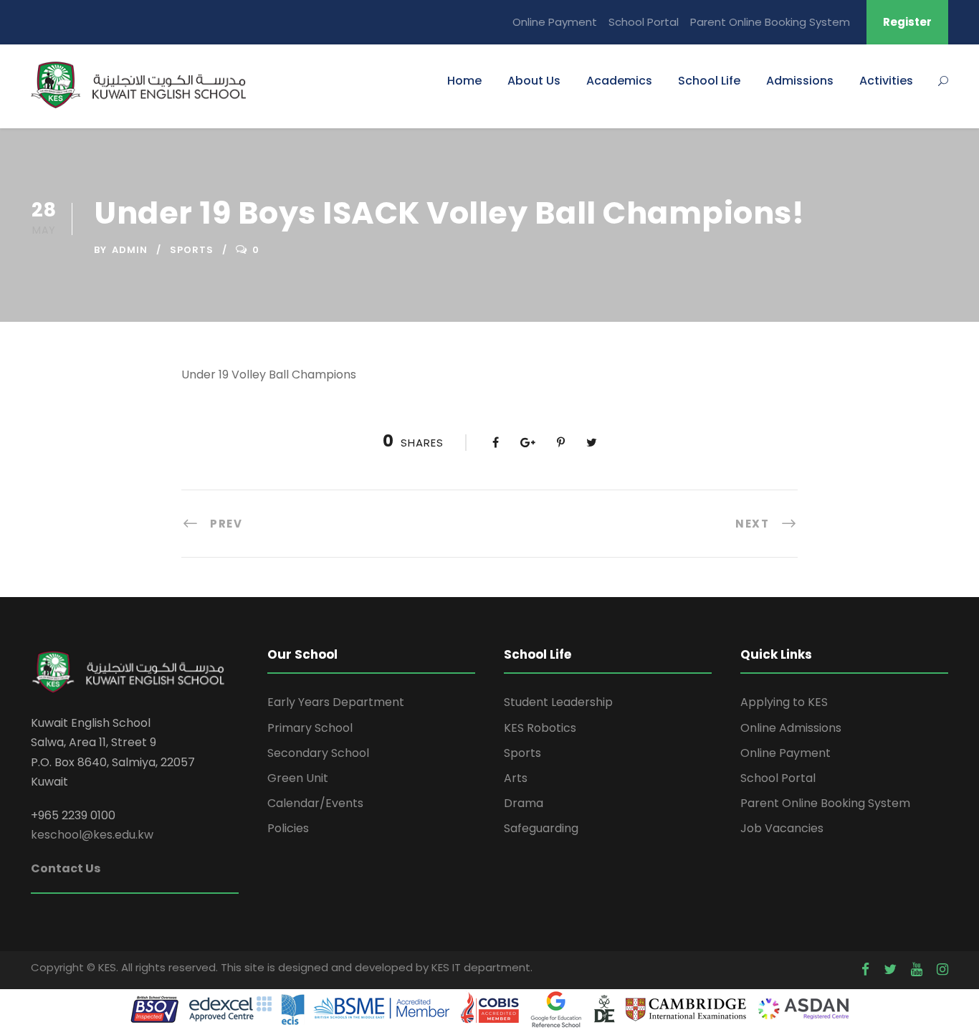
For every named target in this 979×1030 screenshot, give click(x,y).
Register (907, 21)
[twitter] (890, 969)
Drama (523, 803)
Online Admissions (790, 728)
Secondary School (318, 753)
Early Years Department (335, 702)
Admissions (800, 80)
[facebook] (865, 969)
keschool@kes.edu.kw (92, 834)
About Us (533, 80)
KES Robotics (540, 728)
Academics (619, 80)
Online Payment (554, 21)
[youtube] (916, 969)
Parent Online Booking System (770, 21)
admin (130, 250)
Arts (515, 778)
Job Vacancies (781, 828)
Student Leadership (558, 702)
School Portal (643, 21)
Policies (288, 828)
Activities (886, 80)
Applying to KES (784, 702)
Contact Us (65, 868)
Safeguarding (541, 828)
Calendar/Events (315, 803)
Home (464, 80)
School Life (709, 80)
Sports (192, 250)
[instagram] (942, 969)
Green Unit (297, 778)
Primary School (310, 728)
